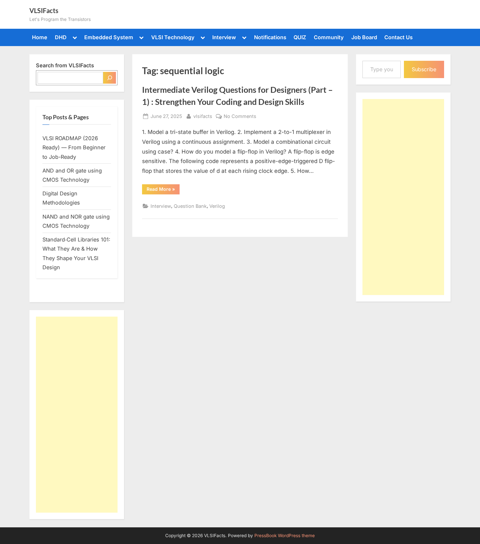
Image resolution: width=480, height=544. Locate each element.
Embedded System (108, 37)
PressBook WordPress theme (284, 535)
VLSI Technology (173, 37)
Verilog (217, 206)
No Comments (240, 116)
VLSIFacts (43, 10)
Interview (224, 37)
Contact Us (398, 37)
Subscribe (424, 69)
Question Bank (190, 206)
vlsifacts (202, 116)
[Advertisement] (77, 415)
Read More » (163, 190)
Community (329, 37)
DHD (61, 37)
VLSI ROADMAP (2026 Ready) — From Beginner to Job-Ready (73, 147)
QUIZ (300, 37)
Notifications (270, 37)
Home (39, 37)
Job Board (364, 37)
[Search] (109, 78)
